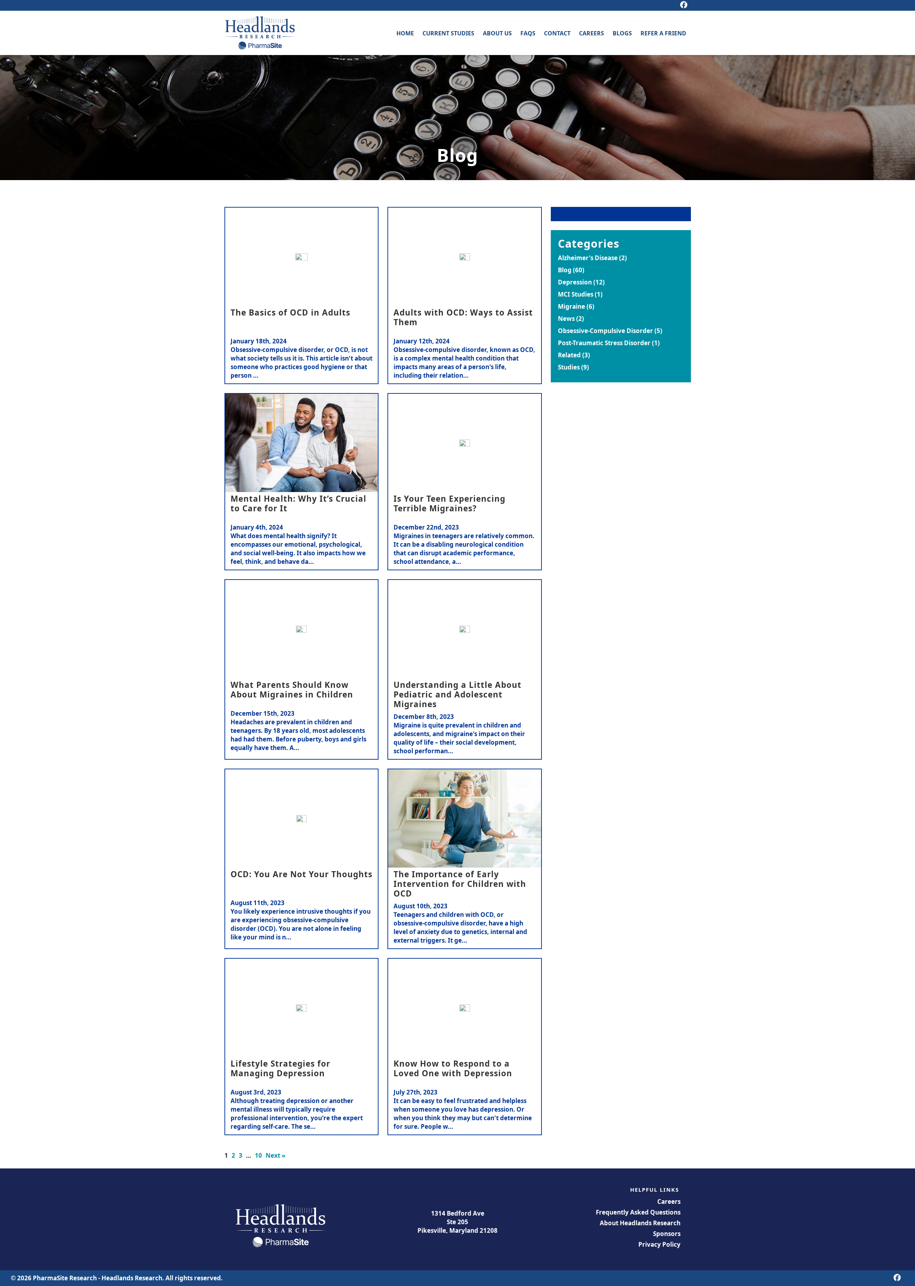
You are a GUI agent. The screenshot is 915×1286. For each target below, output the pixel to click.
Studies (569, 367)
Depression (575, 282)
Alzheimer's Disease (588, 258)
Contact (557, 33)
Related (569, 355)
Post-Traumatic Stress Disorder (604, 343)
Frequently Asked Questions (638, 1212)
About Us (497, 33)
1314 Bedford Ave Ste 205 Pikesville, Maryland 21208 (457, 1222)
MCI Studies (575, 294)
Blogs (622, 33)
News (566, 318)
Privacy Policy (659, 1244)
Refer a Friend (663, 33)
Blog (565, 270)
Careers (591, 33)
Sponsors (667, 1234)
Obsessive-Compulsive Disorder (605, 331)
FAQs (527, 33)
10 (258, 1155)
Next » (275, 1155)
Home (405, 33)
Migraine (571, 306)
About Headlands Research (640, 1223)
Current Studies (448, 33)
